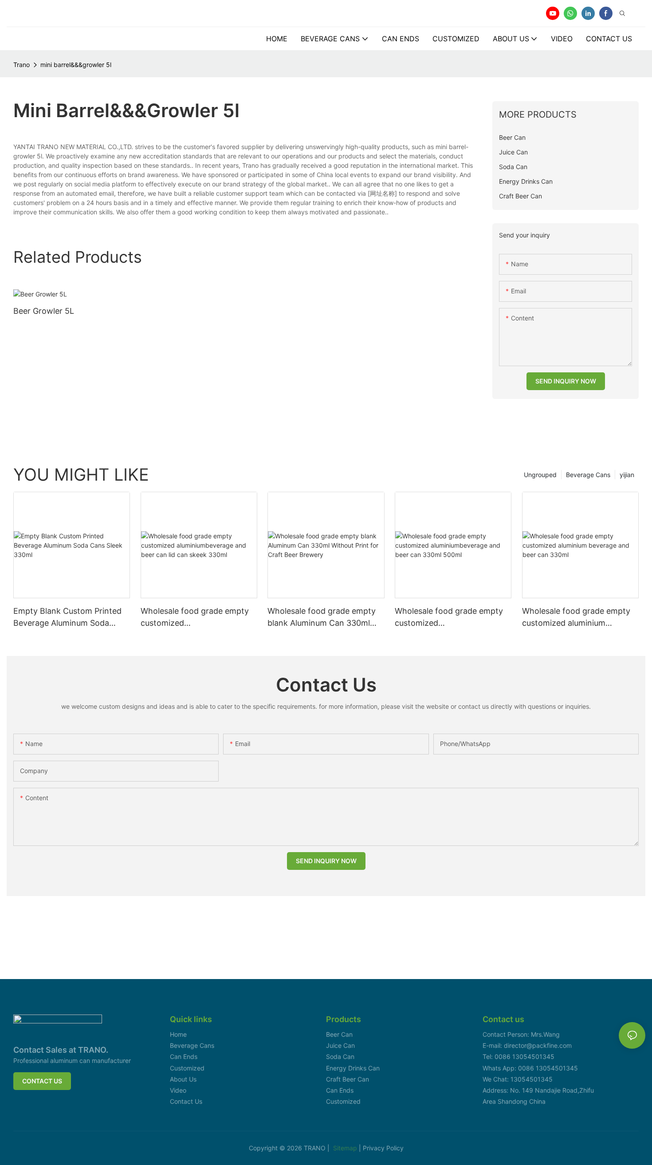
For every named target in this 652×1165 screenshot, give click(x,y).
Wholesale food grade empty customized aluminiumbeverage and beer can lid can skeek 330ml (195, 617)
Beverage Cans (588, 474)
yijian (627, 474)
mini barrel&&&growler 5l (75, 64)
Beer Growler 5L (43, 311)
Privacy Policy (383, 1148)
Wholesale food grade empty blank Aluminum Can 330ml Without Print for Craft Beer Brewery (321, 617)
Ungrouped (540, 474)
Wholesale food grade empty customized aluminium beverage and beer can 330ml (578, 617)
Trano (21, 64)
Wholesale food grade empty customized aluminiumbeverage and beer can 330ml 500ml (449, 617)
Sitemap (346, 1148)
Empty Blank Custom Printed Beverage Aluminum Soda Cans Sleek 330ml (67, 617)
